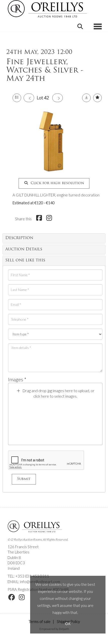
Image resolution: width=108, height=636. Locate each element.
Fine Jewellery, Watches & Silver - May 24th (45, 70)
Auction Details (23, 249)
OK (68, 623)
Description (19, 238)
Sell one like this (25, 260)
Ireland (14, 568)
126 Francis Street (23, 546)
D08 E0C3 (16, 562)
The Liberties (18, 552)
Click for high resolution (56, 183)
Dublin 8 (14, 557)
